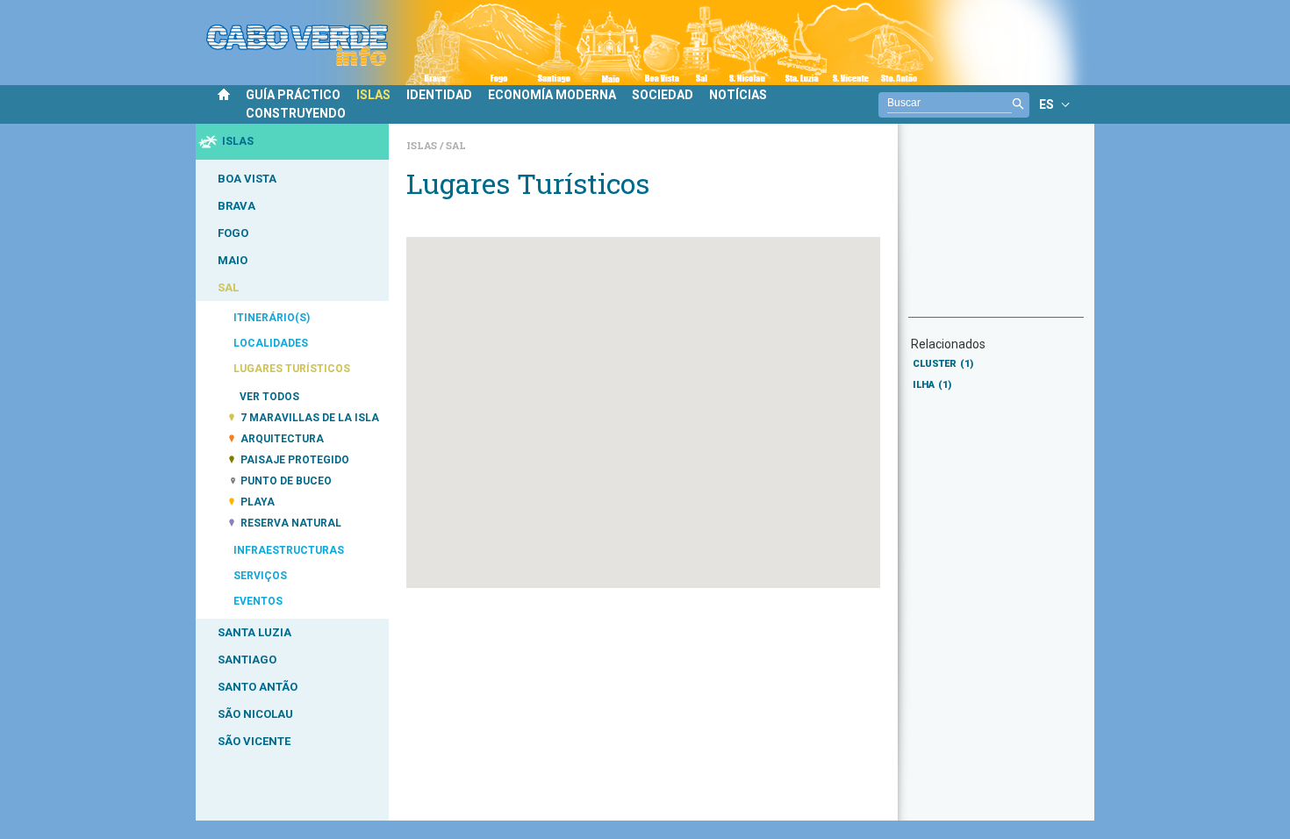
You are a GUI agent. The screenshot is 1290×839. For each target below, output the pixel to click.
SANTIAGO (247, 659)
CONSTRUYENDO (296, 113)
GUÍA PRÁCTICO (293, 95)
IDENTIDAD (439, 95)
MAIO (232, 260)
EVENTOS (258, 601)
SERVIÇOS (260, 576)
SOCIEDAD (662, 95)
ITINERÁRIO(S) (271, 318)
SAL (228, 287)
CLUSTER (943, 363)
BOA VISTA (247, 178)
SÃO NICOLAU (255, 714)
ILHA (932, 385)
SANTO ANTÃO (257, 686)
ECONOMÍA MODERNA (552, 95)
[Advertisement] (996, 229)
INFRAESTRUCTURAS (288, 550)
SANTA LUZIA (254, 632)
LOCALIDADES (270, 343)
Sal (456, 145)
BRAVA (236, 205)
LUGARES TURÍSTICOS (291, 368)
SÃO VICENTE (254, 741)
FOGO (233, 233)
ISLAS (373, 95)
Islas (423, 145)
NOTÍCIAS (738, 95)
